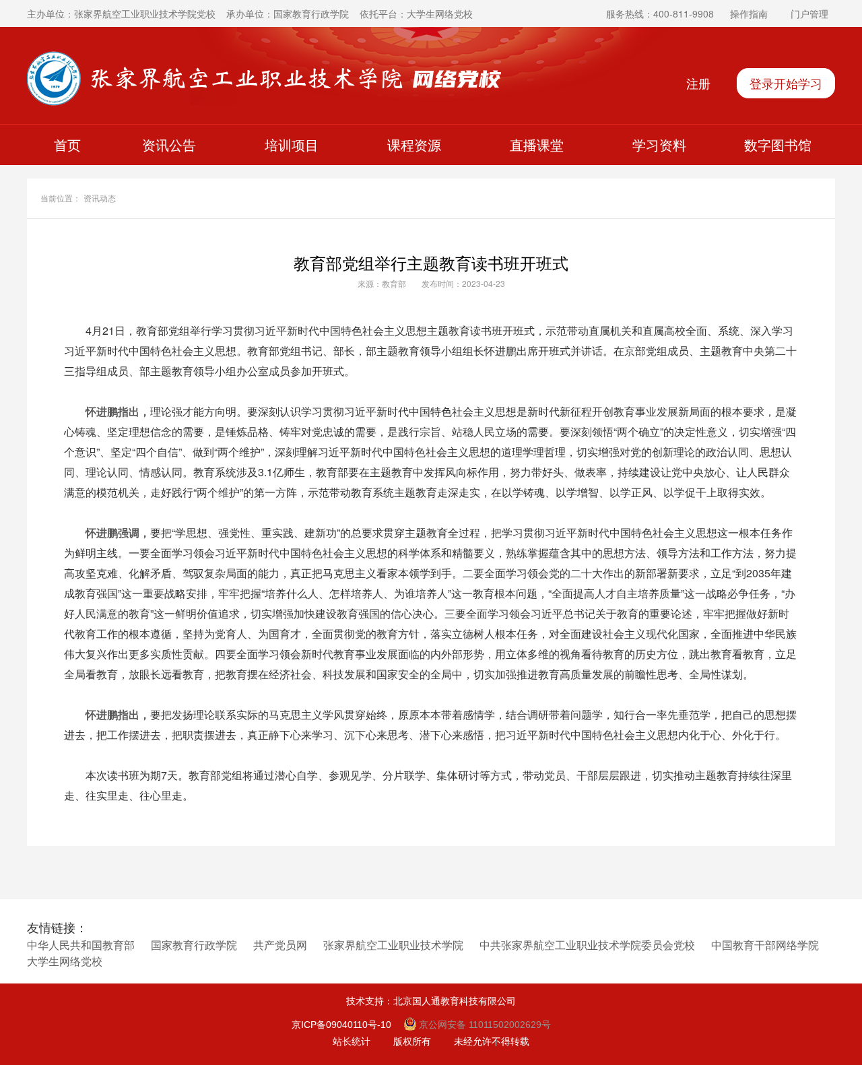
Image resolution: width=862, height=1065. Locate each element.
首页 (67, 144)
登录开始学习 (786, 83)
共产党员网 (280, 945)
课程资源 (414, 144)
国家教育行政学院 (194, 945)
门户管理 (809, 13)
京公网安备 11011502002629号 (483, 1024)
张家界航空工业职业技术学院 (393, 945)
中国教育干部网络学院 (765, 945)
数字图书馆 (777, 144)
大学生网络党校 (64, 961)
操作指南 (749, 13)
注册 (698, 83)
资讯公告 (169, 144)
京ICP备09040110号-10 (341, 1024)
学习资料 (659, 144)
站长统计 (351, 1041)
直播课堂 (537, 144)
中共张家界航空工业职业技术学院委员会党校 (587, 945)
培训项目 (292, 144)
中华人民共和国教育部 (81, 945)
